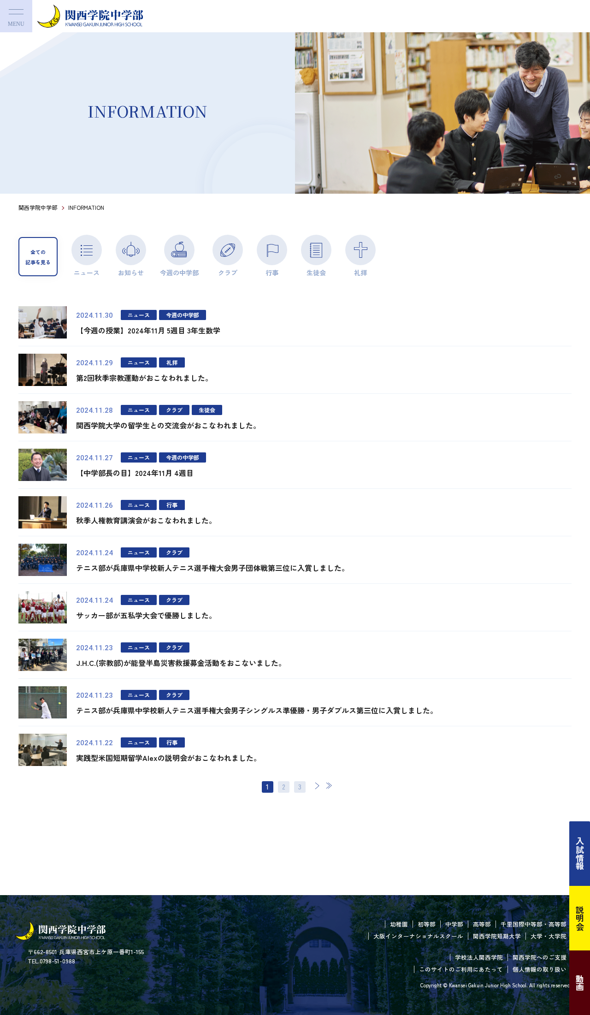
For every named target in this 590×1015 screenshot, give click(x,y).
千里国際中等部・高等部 (533, 924)
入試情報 (580, 853)
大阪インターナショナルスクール (418, 936)
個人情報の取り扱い (539, 969)
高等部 (482, 924)
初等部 (427, 924)
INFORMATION (86, 207)
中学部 (454, 924)
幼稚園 (399, 924)
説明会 (580, 918)
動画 (580, 982)
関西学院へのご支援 (539, 957)
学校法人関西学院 (479, 957)
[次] (317, 785)
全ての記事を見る (38, 257)
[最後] (328, 785)
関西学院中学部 (37, 207)
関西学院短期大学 (497, 936)
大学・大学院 (548, 936)
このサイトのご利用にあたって (461, 969)
